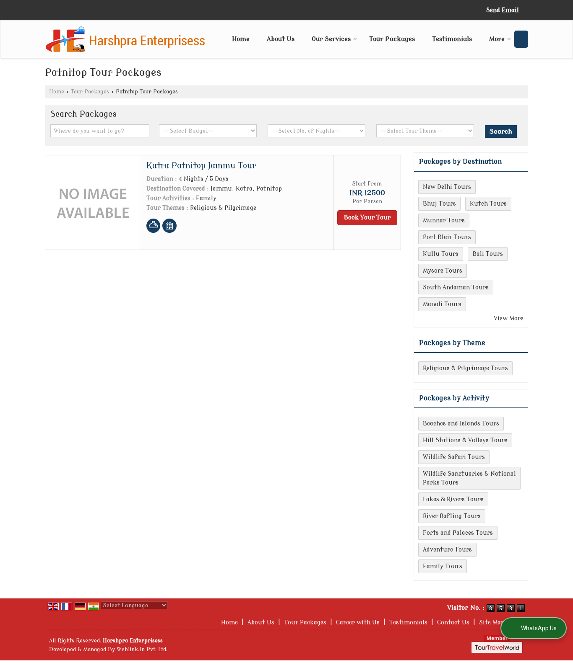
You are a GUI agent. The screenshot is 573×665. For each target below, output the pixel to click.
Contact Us (453, 622)
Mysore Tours (442, 271)
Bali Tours (487, 254)
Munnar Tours (444, 220)
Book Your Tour (367, 217)
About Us (280, 39)
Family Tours (442, 566)
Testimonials (452, 39)
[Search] (521, 39)
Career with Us (358, 622)
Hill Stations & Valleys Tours (465, 440)
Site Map (491, 622)
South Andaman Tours (456, 287)
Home (241, 39)
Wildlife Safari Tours (454, 457)
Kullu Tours (440, 254)
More (497, 39)
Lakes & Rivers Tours (453, 499)
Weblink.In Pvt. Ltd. (142, 649)
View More (509, 318)
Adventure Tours (447, 549)
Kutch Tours (488, 204)
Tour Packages (392, 39)
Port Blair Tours (447, 237)
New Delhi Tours (447, 187)
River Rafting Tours (452, 516)
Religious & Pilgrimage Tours (465, 368)
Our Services (331, 39)
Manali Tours (442, 304)
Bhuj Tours (439, 204)
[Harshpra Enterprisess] (125, 39)
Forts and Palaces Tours (458, 533)
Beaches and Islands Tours (461, 423)
